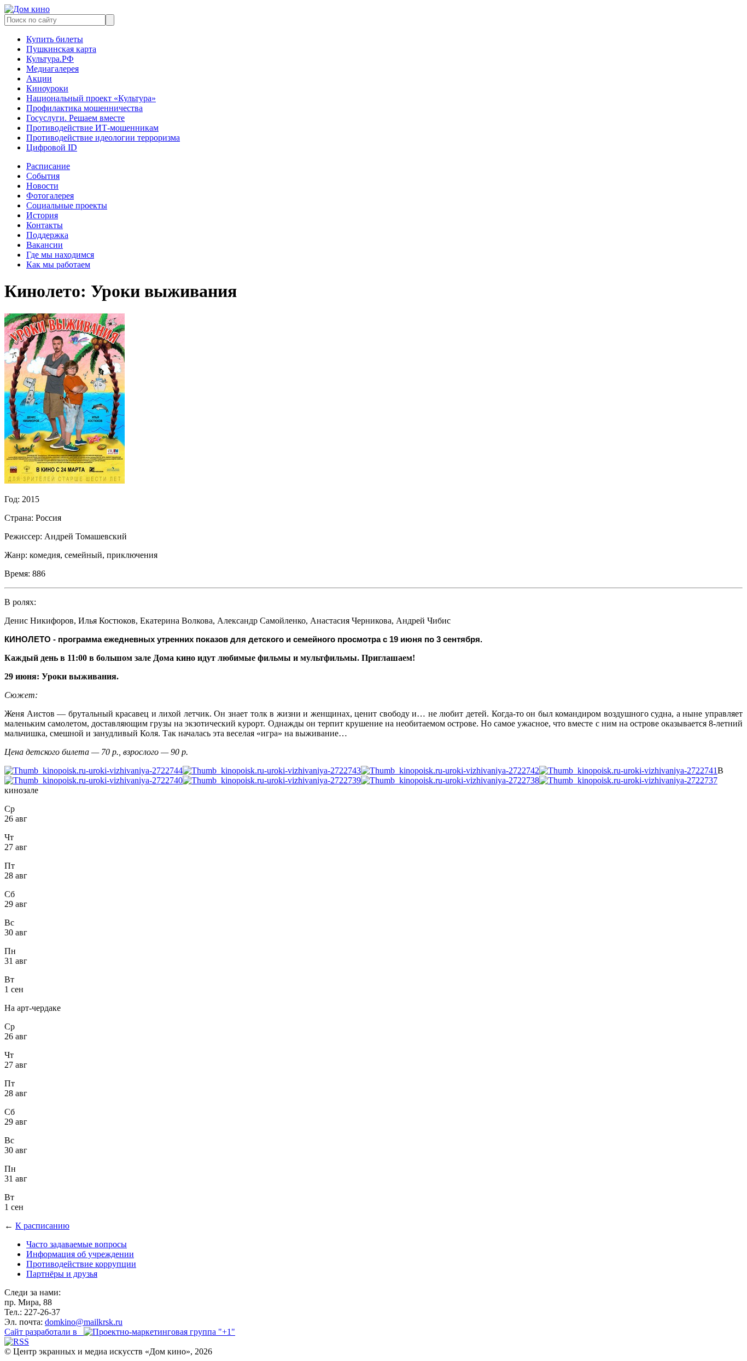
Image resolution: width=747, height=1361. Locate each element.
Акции (39, 78)
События (43, 176)
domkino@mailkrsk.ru (83, 1322)
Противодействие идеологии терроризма (103, 137)
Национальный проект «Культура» (91, 98)
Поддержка (47, 235)
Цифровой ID (51, 147)
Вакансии (44, 244)
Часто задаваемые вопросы (76, 1244)
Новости (42, 185)
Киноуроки (47, 88)
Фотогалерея (50, 195)
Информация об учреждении (80, 1254)
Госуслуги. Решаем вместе (75, 118)
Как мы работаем (58, 264)
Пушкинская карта (61, 49)
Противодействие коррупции (81, 1264)
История (42, 215)
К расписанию (42, 1225)
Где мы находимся (60, 254)
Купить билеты (54, 39)
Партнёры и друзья (61, 1273)
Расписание (48, 166)
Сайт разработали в (44, 1331)
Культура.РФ (50, 58)
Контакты (44, 225)
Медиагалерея (52, 68)
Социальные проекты (66, 205)
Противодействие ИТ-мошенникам (92, 127)
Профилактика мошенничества (84, 108)
